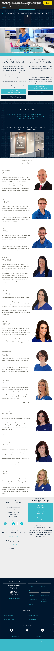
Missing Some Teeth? (9, 619)
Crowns (31, 586)
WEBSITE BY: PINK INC (7, 641)
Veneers (43, 586)
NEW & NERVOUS (11, 13)
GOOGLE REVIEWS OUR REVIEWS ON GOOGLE (40, 93)
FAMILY (39, 13)
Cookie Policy (39, 636)
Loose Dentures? (32, 619)
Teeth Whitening (45, 595)
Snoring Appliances (45, 606)
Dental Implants (44, 590)
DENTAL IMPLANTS (20, 13)
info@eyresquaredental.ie (15, 520)
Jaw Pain (31, 604)
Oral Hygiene (32, 595)
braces (26, 427)
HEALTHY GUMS (33, 13)
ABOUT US (4, 13)
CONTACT (47, 13)
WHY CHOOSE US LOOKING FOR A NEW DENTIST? (13, 97)
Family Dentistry (33, 599)
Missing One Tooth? (9, 615)
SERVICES (26, 13)
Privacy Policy (15, 636)
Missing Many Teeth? (33, 615)
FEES (43, 13)
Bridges (31, 590)
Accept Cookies (48, 2)
